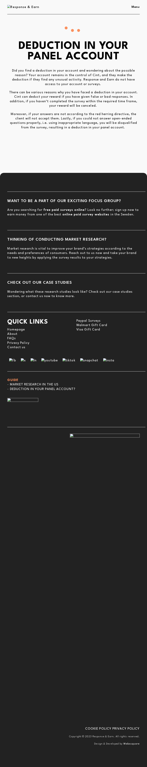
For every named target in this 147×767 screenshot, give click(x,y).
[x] (23, 360)
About (12, 334)
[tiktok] (69, 360)
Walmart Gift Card (91, 325)
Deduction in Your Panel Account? (42, 389)
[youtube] (49, 360)
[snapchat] (89, 360)
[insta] (108, 360)
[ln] (33, 360)
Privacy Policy (18, 343)
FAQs (11, 338)
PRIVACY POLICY (126, 728)
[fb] (12, 360)
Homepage (16, 329)
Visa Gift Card (88, 329)
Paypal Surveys (88, 320)
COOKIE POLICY (98, 728)
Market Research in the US (34, 384)
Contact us (16, 347)
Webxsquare (131, 744)
